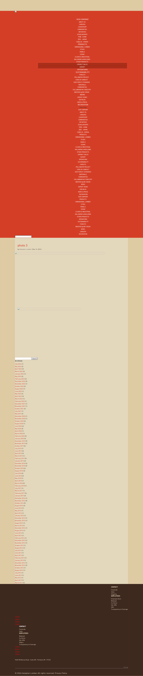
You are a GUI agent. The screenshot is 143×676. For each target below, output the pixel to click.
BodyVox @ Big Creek (81, 92)
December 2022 (20, 381)
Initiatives (82, 32)
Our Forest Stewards (82, 82)
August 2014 (19, 530)
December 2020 (20, 416)
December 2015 (20, 518)
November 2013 (20, 543)
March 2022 (19, 399)
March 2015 (19, 525)
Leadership (82, 27)
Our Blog (82, 99)
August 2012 (19, 570)
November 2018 (20, 466)
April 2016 (18, 513)
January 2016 (19, 515)
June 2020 (18, 426)
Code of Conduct (82, 80)
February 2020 (20, 436)
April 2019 (18, 453)
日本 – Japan (82, 39)
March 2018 (19, 483)
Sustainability (83, 162)
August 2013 (19, 548)
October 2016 (19, 503)
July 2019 (18, 448)
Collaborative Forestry (82, 89)
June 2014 (18, 533)
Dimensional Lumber (82, 47)
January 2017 (19, 496)
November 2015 (20, 520)
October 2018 (19, 468)
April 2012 (18, 580)
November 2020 (20, 418)
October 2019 (19, 446)
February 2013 (20, 558)
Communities (82, 29)
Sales (113, 592)
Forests (82, 75)
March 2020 (19, 433)
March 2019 (19, 456)
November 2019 (20, 443)
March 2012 (19, 583)
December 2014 (20, 528)
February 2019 (20, 458)
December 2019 (20, 441)
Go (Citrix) (114, 603)
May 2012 (18, 578)
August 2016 (19, 505)
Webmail (114, 601)
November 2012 (20, 565)
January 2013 (19, 560)
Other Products (82, 62)
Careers (82, 24)
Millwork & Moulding (82, 59)
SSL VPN (114, 605)
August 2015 (19, 523)
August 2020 (19, 423)
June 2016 (18, 508)
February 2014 (20, 538)
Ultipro (21, 642)
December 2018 (20, 463)
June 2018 (18, 476)
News (83, 184)
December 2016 (20, 498)
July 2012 (18, 573)
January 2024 (19, 374)
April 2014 (18, 535)
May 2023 (18, 376)
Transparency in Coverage (119, 609)
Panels (82, 52)
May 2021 (18, 414)
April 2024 (18, 369)
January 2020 (19, 438)
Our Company (83, 110)
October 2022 (19, 386)
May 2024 (18, 366)
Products (83, 134)
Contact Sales (82, 64)
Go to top (126, 667)
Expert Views (82, 97)
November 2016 (20, 501)
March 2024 (19, 371)
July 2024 (18, 364)
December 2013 (20, 540)
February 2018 (20, 486)
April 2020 (18, 431)
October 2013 (19, 545)
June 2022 (18, 391)
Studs (82, 49)
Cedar (82, 54)
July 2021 (18, 411)
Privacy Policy (61, 673)
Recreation (83, 194)
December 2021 (20, 404)
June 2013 (18, 553)
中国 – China (82, 37)
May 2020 (18, 428)
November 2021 (20, 406)
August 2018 (19, 471)
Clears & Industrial (82, 57)
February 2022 (20, 401)
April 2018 (18, 481)
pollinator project (81, 77)
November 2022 (20, 384)
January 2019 (19, 461)
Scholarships (82, 34)
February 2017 (20, 493)
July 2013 (18, 550)
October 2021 (19, 409)
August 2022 (19, 389)
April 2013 (18, 555)
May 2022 (18, 394)
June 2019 (18, 451)
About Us (82, 22)
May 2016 (18, 510)
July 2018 (18, 473)
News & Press (82, 102)
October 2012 (19, 568)
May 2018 (18, 478)
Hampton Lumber (25, 249)
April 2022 (18, 396)
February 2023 (20, 379)
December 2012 (20, 563)
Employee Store (116, 599)
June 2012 (18, 575)
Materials (82, 85)
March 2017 (19, 491)
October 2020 (19, 421)
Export (82, 67)
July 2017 (18, 488)
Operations (83, 159)
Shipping (114, 594)
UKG (112, 607)
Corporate (114, 590)
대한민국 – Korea (82, 42)
